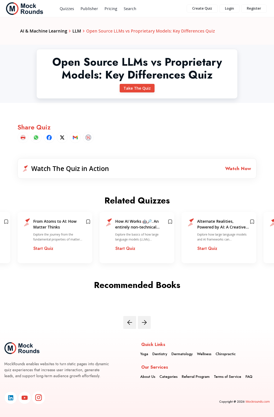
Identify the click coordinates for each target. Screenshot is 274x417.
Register (254, 8)
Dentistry (159, 353)
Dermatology (182, 353)
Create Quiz (202, 8)
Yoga (144, 353)
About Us (147, 376)
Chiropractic (226, 353)
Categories (168, 376)
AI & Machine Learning (43, 31)
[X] (62, 137)
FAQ (249, 376)
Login (229, 8)
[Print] (23, 137)
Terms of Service (227, 376)
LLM (76, 31)
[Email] (75, 137)
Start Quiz (43, 248)
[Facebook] (49, 137)
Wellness (204, 353)
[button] (137, 168)
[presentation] (129, 322)
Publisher (89, 8)
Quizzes (67, 8)
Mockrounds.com (258, 401)
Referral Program (196, 376)
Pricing (110, 8)
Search (130, 8)
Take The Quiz (137, 88)
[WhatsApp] (36, 137)
